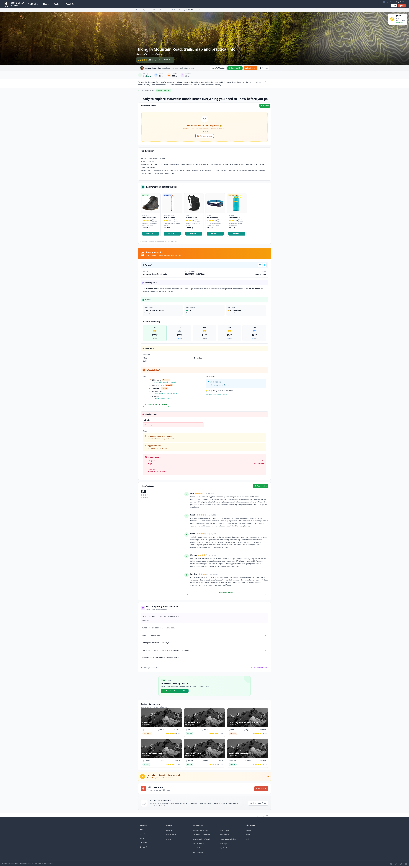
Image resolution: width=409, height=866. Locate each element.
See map (265, 68)
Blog (45, 4)
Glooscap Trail (184, 10)
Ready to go (251, 68)
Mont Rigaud (224, 830)
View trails (260, 789)
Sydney (248, 839)
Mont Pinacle (224, 835)
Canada (162, 10)
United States (171, 835)
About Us (70, 4)
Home (138, 10)
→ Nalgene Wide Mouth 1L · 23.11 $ (216, 394)
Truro (248, 835)
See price (149, 233)
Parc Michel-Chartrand (201, 830)
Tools (56, 4)
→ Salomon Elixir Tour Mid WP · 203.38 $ (164, 382)
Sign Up (402, 6)
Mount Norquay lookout (228, 839)
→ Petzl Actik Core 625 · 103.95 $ (162, 399)
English (398, 2)
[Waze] (265, 265)
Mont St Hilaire (198, 843)
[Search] (391, 2)
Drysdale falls (224, 848)
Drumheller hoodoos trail (202, 835)
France (168, 839)
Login (394, 6)
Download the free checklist (176, 691)
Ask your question (260, 667)
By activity (146, 10)
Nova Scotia (172, 10)
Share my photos (206, 136)
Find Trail (32, 4)
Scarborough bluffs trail (201, 839)
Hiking (155, 10)
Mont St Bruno (198, 848)
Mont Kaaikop (198, 852)
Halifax (248, 830)
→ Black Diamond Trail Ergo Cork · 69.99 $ (164, 394)
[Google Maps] (260, 265)
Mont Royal (224, 843)
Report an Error (259, 803)
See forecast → (400, 23)
